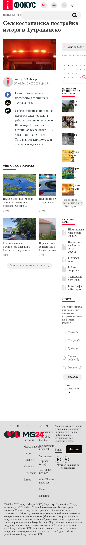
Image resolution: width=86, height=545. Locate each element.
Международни (31, 446)
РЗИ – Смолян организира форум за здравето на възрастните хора (76, 120)
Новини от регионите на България (71, 91)
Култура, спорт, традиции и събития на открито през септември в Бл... (75, 153)
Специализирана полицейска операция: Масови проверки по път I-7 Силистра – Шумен (18, 247)
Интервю (29, 466)
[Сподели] (8, 111)
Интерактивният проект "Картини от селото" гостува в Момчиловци (76, 170)
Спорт (27, 453)
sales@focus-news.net (46, 481)
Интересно (30, 473)
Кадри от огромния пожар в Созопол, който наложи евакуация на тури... (75, 187)
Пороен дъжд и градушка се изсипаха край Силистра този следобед (54, 247)
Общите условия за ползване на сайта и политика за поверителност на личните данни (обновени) (42, 515)
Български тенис (74, 259)
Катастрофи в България (75, 288)
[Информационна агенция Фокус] (58, 460)
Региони (29, 440)
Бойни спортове (73, 269)
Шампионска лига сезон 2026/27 (76, 232)
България (29, 433)
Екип (42, 489)
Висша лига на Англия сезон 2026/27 (75, 247)
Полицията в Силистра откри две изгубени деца (54, 200)
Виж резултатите (72, 387)
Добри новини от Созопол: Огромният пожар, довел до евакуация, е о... (76, 103)
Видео (27, 479)
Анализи (29, 459)
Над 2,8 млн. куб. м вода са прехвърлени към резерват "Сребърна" (18, 202)
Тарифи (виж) (44, 463)
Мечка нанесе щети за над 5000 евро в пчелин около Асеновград (76, 136)
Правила (44, 495)
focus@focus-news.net (47, 447)
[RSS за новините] (66, 460)
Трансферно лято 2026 (75, 278)
